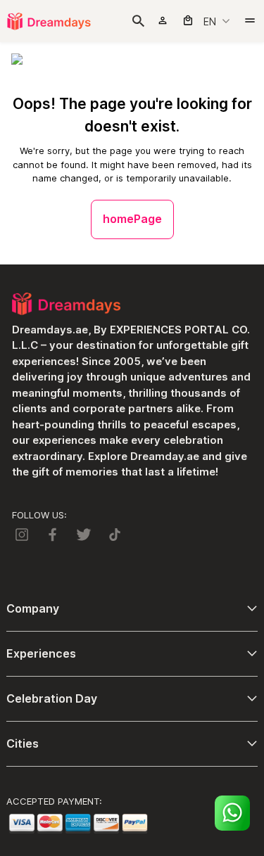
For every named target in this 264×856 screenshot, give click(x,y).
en (209, 21)
